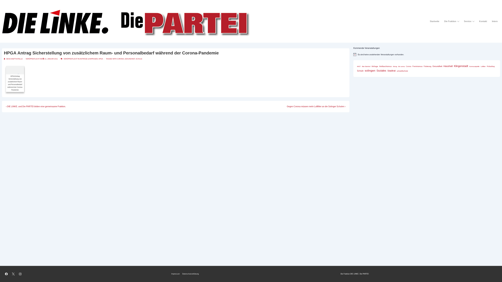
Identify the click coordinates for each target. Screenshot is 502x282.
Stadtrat (391, 70)
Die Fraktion (450, 21)
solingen (370, 70)
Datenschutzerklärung (190, 274)
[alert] (426, 54)
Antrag (395, 66)
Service (467, 21)
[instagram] (20, 274)
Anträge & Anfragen (89, 59)
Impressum (175, 274)
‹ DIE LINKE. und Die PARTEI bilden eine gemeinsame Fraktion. (36, 106)
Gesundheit (130, 59)
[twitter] (13, 274)
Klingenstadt (461, 66)
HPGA (101, 59)
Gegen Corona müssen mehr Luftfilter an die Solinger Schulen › (316, 106)
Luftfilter (483, 66)
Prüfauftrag (491, 66)
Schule (139, 59)
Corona (120, 59)
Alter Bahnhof (366, 66)
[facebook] (6, 274)
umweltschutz (402, 71)
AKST (359, 66)
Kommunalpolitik (474, 66)
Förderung (427, 66)
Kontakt (483, 21)
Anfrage (375, 66)
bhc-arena (401, 66)
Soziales (381, 70)
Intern (495, 21)
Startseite (434, 21)
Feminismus (417, 66)
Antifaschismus (385, 66)
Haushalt (448, 66)
